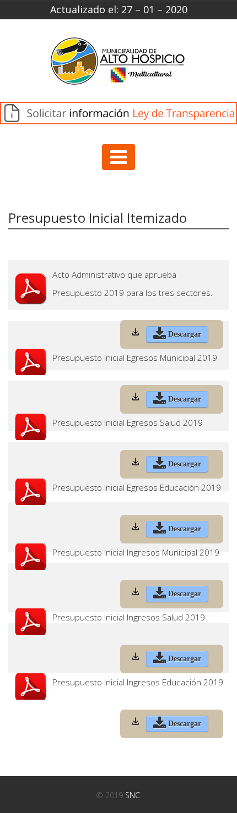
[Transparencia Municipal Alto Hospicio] (118, 64)
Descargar (183, 334)
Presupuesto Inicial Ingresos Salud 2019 (128, 617)
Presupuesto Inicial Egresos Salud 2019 (127, 423)
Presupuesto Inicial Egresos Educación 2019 (136, 487)
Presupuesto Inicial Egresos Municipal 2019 (134, 358)
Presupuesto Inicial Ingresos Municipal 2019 (135, 552)
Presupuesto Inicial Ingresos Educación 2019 (137, 682)
